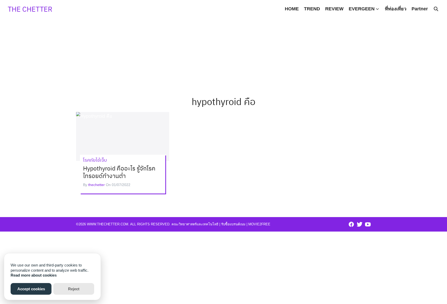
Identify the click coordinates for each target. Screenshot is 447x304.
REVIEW (334, 8)
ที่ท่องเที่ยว (395, 8)
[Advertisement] (223, 36)
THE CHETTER (30, 8)
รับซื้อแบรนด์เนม (233, 224)
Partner (420, 8)
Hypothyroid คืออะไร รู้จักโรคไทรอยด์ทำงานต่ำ (119, 172)
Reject (73, 289)
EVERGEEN (362, 8)
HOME (292, 8)
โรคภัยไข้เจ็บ (95, 160)
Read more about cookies (34, 275)
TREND (312, 8)
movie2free (259, 224)
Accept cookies (31, 289)
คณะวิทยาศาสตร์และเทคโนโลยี (195, 224)
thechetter (96, 185)
